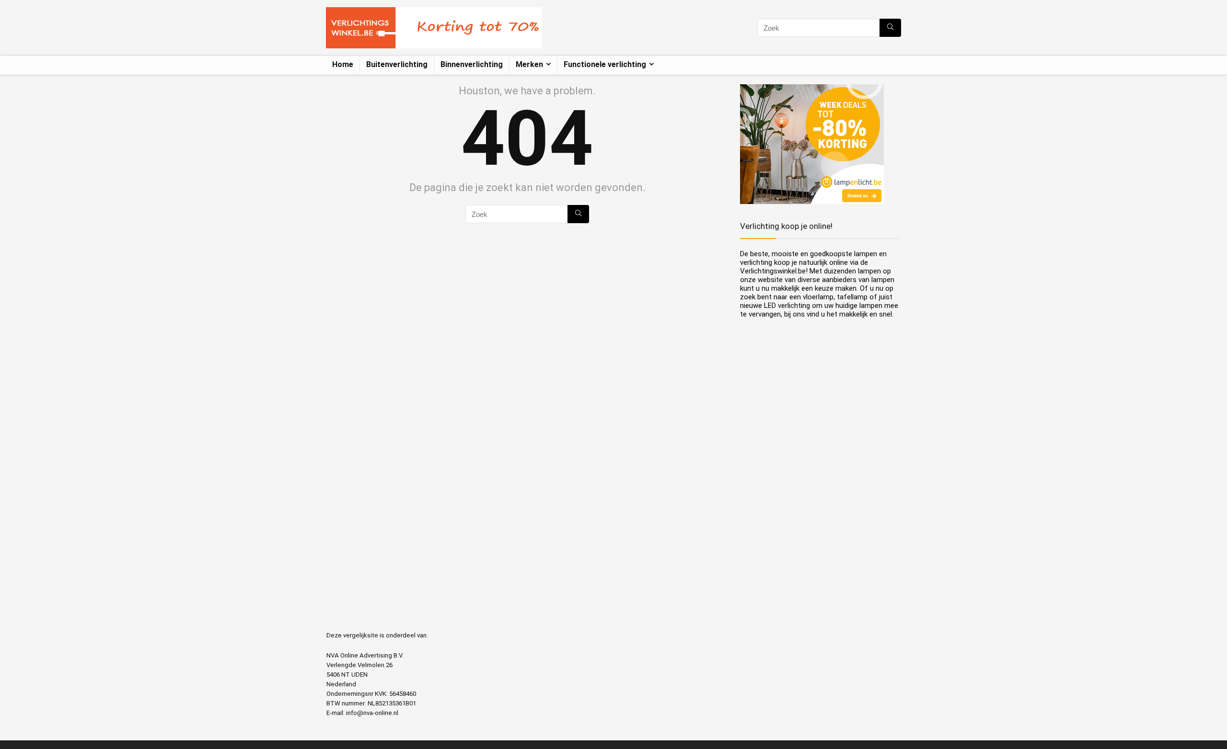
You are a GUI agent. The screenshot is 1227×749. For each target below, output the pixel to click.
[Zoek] (890, 28)
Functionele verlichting (605, 64)
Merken (529, 64)
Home (342, 64)
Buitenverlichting (397, 64)
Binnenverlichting (471, 64)
